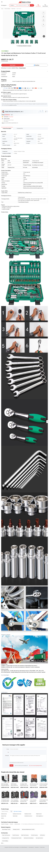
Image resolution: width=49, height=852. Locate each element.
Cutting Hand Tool (5, 838)
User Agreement (31, 847)
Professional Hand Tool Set (16, 838)
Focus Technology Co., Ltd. (16, 847)
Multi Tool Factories (25, 835)
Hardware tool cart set (17, 813)
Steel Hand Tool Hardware (28, 838)
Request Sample (22, 67)
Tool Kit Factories (15, 835)
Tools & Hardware (7, 8)
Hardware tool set (27, 813)
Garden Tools (3, 816)
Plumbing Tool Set (16, 829)
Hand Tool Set (18, 8)
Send (11, 765)
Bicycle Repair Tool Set (6, 829)
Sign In (3, 122)
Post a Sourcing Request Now (35, 765)
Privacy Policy (42, 847)
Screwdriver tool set (28, 816)
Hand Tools (13, 8)
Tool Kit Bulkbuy (5, 840)
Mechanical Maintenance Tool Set (28, 829)
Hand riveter (15, 816)
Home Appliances (39, 816)
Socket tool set (4, 813)
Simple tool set (39, 813)
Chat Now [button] (37, 65)
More (2, 843)
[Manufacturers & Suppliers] (25, 2)
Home (2, 8)
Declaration (37, 847)
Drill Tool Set (42, 835)
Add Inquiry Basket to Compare (24, 45)
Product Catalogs (18, 811)
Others (2, 818)
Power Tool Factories (6, 835)
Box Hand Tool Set (39, 838)
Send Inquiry (12, 65)
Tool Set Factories (34, 835)
